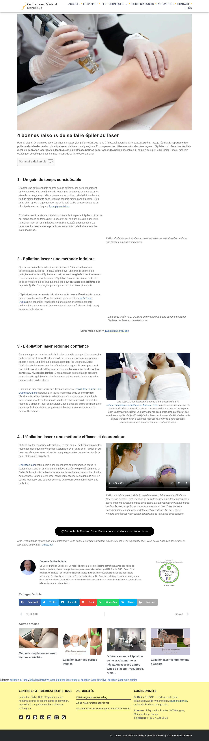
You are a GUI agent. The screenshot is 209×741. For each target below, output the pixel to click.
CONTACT (183, 4)
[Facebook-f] (21, 717)
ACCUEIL (73, 4)
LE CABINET (90, 4)
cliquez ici (47, 544)
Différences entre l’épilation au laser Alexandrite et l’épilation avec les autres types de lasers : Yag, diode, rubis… (125, 664)
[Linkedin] (49, 717)
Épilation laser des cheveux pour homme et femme (103, 708)
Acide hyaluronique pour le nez (92, 702)
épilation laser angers (68, 680)
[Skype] (64, 717)
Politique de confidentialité (179, 735)
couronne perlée (178, 701)
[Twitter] (28, 717)
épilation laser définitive (93, 680)
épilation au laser (19, 680)
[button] (30, 602)
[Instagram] (56, 717)
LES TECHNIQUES (112, 4)
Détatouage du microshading (91, 697)
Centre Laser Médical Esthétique (131, 735)
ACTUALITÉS (165, 4)
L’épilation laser (27, 465)
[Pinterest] (35, 717)
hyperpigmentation (59, 206)
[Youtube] (42, 717)
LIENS (188, 8)
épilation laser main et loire (122, 680)
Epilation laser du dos (117, 331)
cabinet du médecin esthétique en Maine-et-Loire (132, 405)
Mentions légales (156, 735)
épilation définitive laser (42, 680)
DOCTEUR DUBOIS (142, 4)
